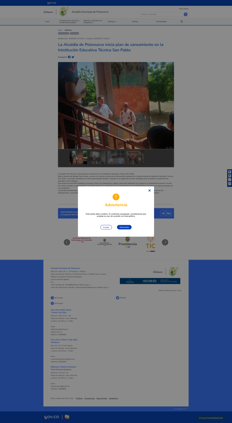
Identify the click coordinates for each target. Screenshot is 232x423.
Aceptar (106, 227)
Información (124, 227)
